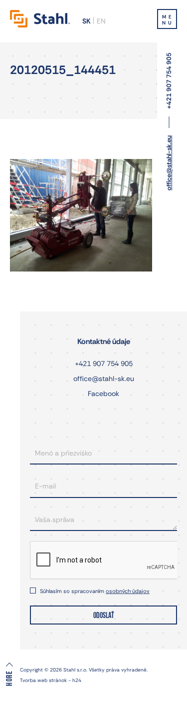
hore (9, 678)
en (101, 21)
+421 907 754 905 (169, 80)
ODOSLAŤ (103, 615)
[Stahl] (40, 19)
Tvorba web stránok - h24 (50, 680)
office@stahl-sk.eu (169, 163)
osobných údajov (128, 591)
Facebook (103, 393)
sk (86, 21)
